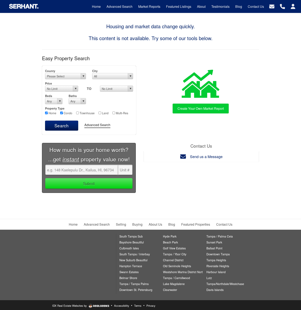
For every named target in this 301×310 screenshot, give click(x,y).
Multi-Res (121, 113)
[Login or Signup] (293, 6)
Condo (67, 113)
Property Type (54, 108)
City (95, 71)
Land (105, 113)
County (50, 71)
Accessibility (121, 306)
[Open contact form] (271, 6)
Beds (48, 96)
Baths (73, 96)
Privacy (150, 306)
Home (52, 113)
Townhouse (87, 113)
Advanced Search (97, 124)
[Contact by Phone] (282, 6)
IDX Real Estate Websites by (70, 306)
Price (48, 83)
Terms (137, 306)
